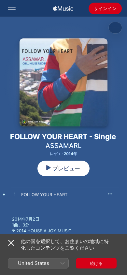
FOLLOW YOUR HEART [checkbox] (44, 194)
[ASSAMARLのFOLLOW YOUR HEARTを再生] (14, 194)
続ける (96, 263)
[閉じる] (11, 243)
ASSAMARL (63, 146)
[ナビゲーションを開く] (12, 8)
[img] (63, 8)
